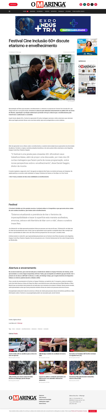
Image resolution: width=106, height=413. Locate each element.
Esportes (54, 11)
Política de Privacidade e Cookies (79, 411)
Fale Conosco (42, 397)
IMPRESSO (13, 4)
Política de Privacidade (45, 399)
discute (18, 329)
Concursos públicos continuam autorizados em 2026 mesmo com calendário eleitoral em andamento (52, 378)
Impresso (41, 395)
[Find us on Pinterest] (95, 4)
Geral (11, 350)
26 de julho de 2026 (74, 380)
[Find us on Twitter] (92, 4)
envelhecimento (26, 329)
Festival (40, 329)
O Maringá (19, 323)
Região (47, 11)
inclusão (46, 329)
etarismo (34, 329)
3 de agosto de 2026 (44, 382)
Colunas (68, 11)
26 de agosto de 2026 (15, 357)
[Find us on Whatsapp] (84, 4)
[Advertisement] (42, 133)
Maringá (32, 11)
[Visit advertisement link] (53, 25)
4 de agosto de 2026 (14, 380)
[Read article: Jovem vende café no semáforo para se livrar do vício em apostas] (23, 345)
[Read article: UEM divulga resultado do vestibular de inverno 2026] (53, 345)
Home (25, 11)
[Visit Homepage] (48, 4)
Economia (40, 11)
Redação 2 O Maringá (15, 52)
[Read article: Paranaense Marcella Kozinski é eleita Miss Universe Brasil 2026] (83, 368)
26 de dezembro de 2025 (69, 52)
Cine (13, 329)
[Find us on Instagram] (80, 4)
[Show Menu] (9, 11)
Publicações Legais (78, 11)
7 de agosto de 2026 (44, 357)
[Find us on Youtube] (88, 4)
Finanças (61, 11)
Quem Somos (42, 403)
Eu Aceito (92, 411)
